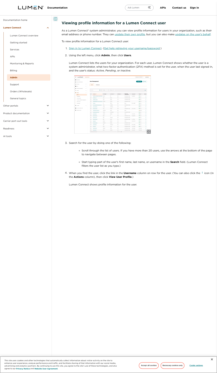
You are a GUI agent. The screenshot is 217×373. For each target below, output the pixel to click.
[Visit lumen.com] (31, 7)
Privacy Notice (23, 368)
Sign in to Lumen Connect (85, 48)
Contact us (179, 7)
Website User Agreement (46, 368)
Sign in (194, 7)
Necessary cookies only (173, 365)
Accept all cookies (149, 365)
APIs (163, 7)
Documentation (57, 7)
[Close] (211, 359)
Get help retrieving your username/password (132, 48)
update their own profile (130, 34)
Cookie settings (196, 365)
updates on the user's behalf (192, 34)
